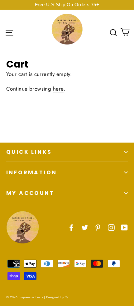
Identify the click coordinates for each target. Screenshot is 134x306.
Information (31, 172)
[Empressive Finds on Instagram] (111, 227)
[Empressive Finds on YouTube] (124, 227)
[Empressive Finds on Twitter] (84, 227)
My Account (30, 193)
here (58, 88)
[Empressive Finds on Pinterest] (97, 227)
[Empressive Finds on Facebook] (71, 227)
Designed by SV (57, 297)
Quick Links (29, 152)
